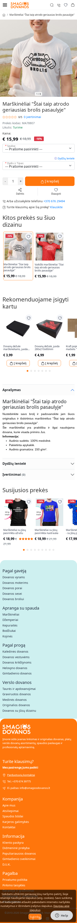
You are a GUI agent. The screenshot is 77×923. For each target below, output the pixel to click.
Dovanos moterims (15, 583)
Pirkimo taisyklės (13, 885)
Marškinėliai (10, 614)
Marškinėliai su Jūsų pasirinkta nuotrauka (46, 532)
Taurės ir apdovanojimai (19, 689)
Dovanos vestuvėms (16, 657)
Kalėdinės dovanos (15, 651)
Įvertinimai (13, 474)
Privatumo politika (14, 880)
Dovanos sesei (12, 594)
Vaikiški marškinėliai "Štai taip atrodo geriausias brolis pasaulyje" (49, 267)
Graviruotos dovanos (16, 694)
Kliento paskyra (13, 843)
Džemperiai (10, 620)
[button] (73, 5)
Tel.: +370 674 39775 (19, 781)
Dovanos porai (12, 588)
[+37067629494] (59, 5)
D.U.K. (6, 864)
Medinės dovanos (14, 700)
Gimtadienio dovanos (17, 673)
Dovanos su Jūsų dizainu (19, 711)
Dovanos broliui (13, 599)
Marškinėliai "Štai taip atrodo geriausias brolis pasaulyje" (42, 14)
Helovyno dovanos (14, 668)
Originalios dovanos (16, 705)
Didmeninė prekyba (16, 848)
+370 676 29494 (54, 201)
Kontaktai (8, 827)
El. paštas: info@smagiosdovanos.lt (28, 788)
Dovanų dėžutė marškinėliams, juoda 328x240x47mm (15, 348)
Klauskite (56, 207)
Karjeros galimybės (15, 822)
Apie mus (8, 805)
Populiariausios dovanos (19, 853)
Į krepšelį (51, 181)
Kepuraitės (9, 625)
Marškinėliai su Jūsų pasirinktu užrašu (14, 532)
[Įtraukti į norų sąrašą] (28, 236)
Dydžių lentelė (66, 158)
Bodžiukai (9, 631)
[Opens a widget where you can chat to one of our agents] (61, 916)
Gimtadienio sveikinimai (19, 859)
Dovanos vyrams (13, 577)
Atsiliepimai (10, 811)
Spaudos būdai (12, 816)
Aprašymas (11, 390)
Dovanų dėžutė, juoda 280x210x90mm (47, 348)
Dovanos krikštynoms (16, 662)
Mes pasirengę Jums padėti (20, 767)
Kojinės (7, 636)
